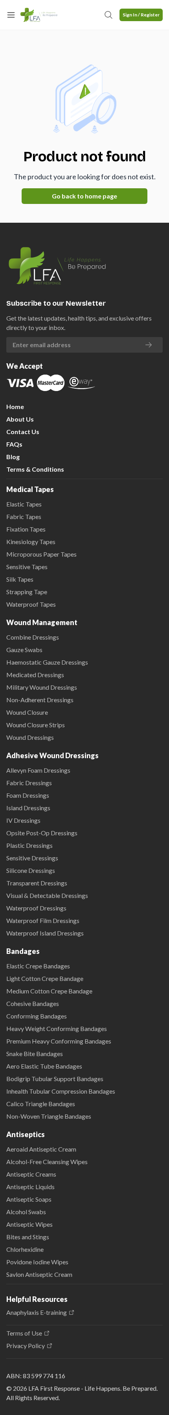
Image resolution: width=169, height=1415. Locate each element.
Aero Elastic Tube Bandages (44, 1066)
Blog (13, 456)
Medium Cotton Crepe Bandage (49, 991)
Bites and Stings (27, 1236)
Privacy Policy (25, 1346)
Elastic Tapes (24, 504)
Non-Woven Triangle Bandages (48, 1116)
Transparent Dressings (36, 883)
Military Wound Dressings (41, 687)
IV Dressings (23, 820)
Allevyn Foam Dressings (38, 770)
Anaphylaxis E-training (36, 1312)
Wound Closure (27, 712)
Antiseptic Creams (31, 1174)
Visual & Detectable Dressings (47, 895)
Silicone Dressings (30, 870)
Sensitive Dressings (32, 858)
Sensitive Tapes (27, 566)
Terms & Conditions (35, 469)
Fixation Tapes (26, 529)
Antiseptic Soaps (28, 1199)
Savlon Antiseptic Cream (39, 1274)
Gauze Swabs (24, 649)
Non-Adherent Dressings (39, 699)
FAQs (14, 444)
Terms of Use (24, 1333)
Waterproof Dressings (36, 908)
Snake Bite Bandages (34, 1053)
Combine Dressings (32, 637)
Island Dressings (28, 807)
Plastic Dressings (29, 845)
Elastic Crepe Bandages (38, 966)
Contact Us (22, 431)
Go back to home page (84, 196)
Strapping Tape (26, 591)
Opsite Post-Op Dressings (41, 832)
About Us (20, 419)
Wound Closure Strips (35, 724)
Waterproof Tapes (31, 604)
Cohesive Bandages (32, 1003)
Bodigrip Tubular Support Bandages (54, 1078)
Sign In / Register (141, 15)
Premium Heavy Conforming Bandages (58, 1041)
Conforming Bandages (36, 1016)
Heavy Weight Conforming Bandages (56, 1028)
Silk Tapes (19, 579)
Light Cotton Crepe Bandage (44, 978)
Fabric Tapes (23, 516)
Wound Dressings (30, 737)
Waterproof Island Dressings (45, 933)
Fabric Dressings (29, 782)
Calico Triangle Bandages (40, 1103)
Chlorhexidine (25, 1249)
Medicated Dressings (35, 674)
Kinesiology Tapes (30, 541)
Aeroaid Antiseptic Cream (41, 1149)
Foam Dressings (27, 795)
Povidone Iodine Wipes (37, 1261)
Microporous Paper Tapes (41, 554)
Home (15, 406)
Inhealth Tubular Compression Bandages (60, 1091)
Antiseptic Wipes (29, 1224)
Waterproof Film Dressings (42, 920)
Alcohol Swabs (26, 1211)
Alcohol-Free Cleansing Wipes (47, 1161)
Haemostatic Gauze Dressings (47, 662)
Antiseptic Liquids (30, 1186)
